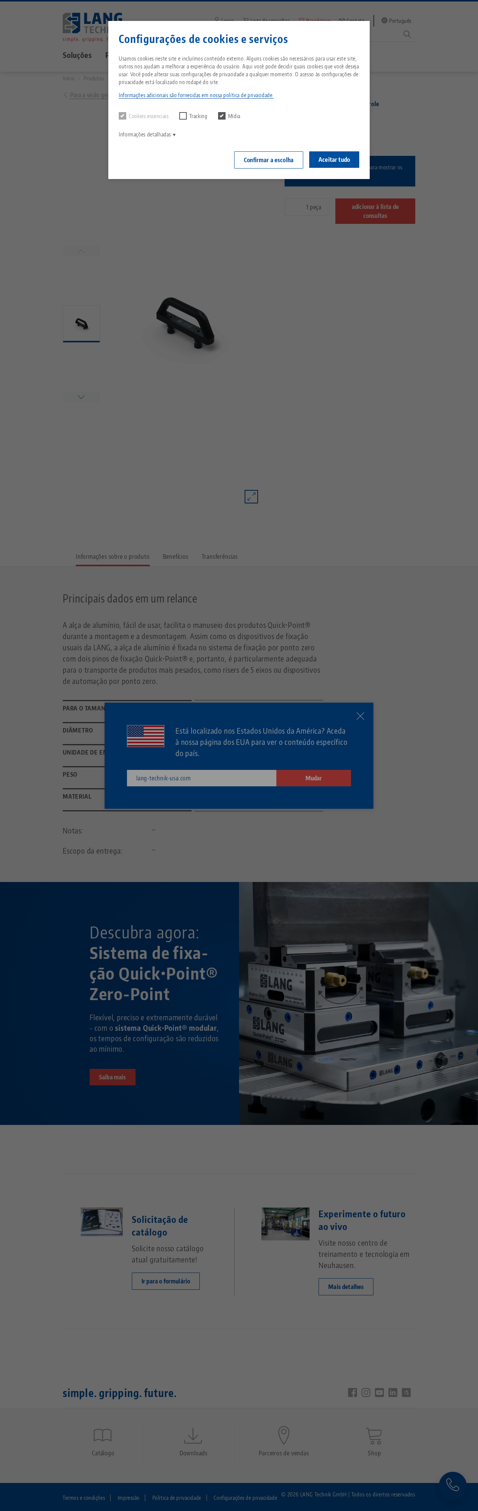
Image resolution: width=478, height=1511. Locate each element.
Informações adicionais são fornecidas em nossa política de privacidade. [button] (196, 95)
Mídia (234, 116)
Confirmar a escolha (269, 160)
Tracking (198, 116)
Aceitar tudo (334, 159)
